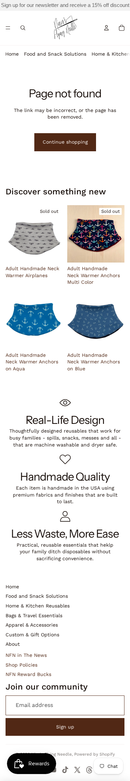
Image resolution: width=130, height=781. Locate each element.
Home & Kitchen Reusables (38, 606)
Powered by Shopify (94, 754)
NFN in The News (26, 655)
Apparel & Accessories (32, 625)
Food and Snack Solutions (55, 54)
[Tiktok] (65, 770)
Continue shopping (65, 142)
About (13, 644)
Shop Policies (21, 665)
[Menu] (8, 28)
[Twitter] (77, 770)
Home (12, 54)
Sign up (65, 727)
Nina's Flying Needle (51, 754)
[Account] (106, 27)
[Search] (23, 27)
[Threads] (89, 770)
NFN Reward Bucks (28, 674)
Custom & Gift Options (32, 634)
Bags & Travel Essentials (34, 615)
